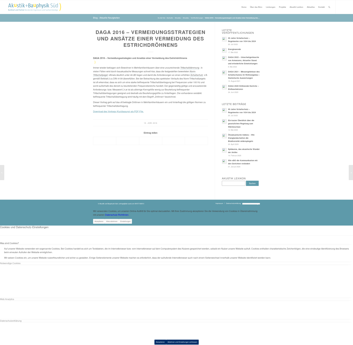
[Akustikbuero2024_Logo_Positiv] (34, 7)
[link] (189, 67)
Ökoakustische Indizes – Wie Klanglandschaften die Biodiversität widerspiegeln (241, 137)
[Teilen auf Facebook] (104, 141)
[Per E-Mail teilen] (196, 141)
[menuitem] (244, 7)
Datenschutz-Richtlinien (117, 214)
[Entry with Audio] (2, 172)
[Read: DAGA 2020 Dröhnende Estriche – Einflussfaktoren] (224, 87)
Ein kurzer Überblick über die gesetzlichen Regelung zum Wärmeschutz (241, 123)
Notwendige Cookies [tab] (10, 263)
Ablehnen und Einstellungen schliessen (182, 342)
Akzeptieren (98, 221)
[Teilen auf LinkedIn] (127, 141)
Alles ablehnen (111, 221)
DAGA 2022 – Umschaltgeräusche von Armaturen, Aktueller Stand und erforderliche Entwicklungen (243, 60)
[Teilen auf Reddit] (173, 141)
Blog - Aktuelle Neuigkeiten (106, 17)
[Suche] (329, 7)
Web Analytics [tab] (7, 299)
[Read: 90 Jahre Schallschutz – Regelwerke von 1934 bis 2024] (224, 39)
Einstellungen (125, 221)
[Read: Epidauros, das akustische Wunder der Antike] (224, 150)
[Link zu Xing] (340, 7)
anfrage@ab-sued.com (126, 203)
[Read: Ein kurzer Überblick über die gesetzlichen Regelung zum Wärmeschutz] (224, 121)
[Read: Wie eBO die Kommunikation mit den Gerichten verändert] (224, 161)
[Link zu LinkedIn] (344, 7)
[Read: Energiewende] (224, 50)
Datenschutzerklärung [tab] (11, 320)
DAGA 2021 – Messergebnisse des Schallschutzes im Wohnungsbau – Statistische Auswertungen (244, 74)
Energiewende (234, 49)
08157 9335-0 (139, 203)
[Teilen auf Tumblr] (150, 141)
